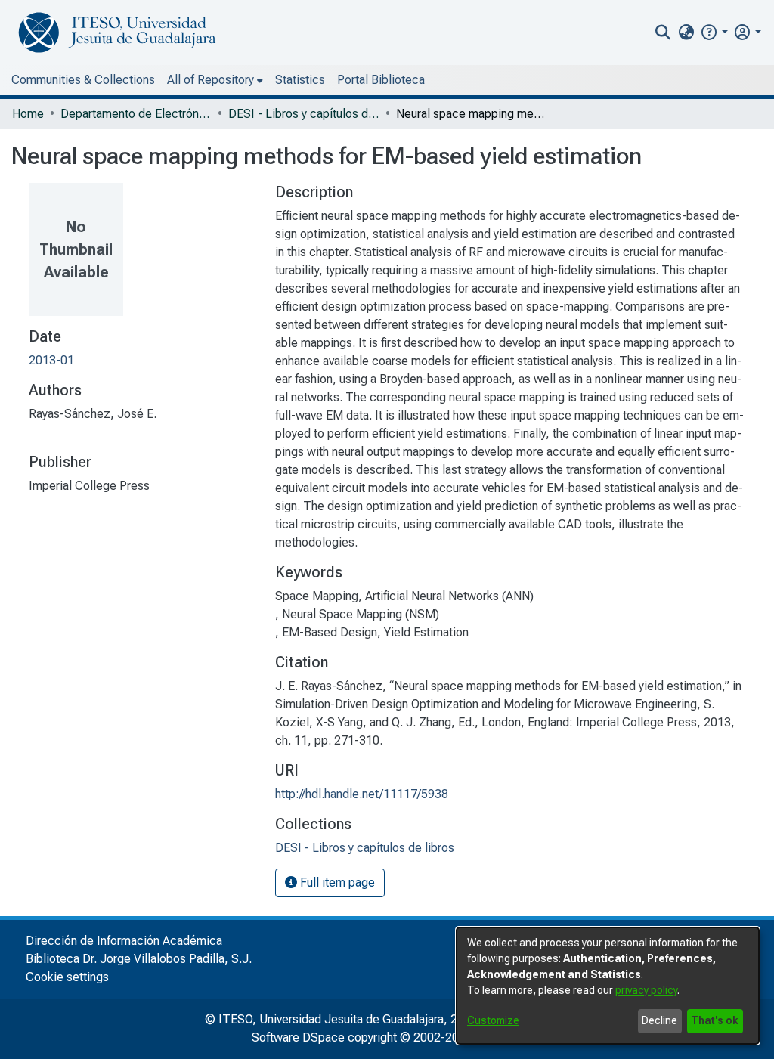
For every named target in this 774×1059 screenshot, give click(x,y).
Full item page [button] (336, 882)
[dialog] (608, 985)
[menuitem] (685, 32)
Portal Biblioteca (381, 80)
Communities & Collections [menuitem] (83, 80)
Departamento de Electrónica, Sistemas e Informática (136, 114)
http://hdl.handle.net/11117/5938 (361, 794)
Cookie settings (67, 977)
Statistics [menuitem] (300, 80)
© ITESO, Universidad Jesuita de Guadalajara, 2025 (341, 1019)
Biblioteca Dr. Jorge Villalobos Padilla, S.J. (139, 959)
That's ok (714, 1020)
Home (28, 114)
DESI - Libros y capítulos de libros (303, 114)
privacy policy (646, 990)
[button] (714, 32)
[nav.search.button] (663, 32)
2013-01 (51, 360)
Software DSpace (298, 1037)
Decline (659, 1020)
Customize (493, 1020)
